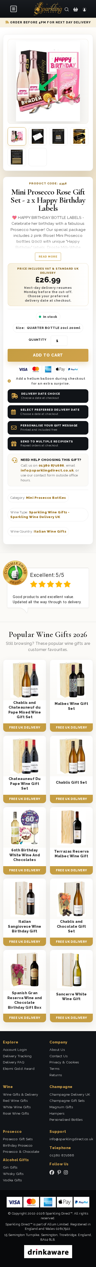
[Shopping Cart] (76, 9)
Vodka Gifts (12, 1180)
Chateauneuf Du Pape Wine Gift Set (25, 783)
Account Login (15, 1050)
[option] (48, 587)
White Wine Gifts (17, 1107)
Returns (55, 1075)
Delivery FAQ (13, 1062)
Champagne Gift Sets (67, 1101)
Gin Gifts (10, 1167)
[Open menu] (14, 9)
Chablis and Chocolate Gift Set (71, 926)
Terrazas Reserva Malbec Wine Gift (71, 853)
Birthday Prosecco (18, 1145)
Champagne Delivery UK (69, 1094)
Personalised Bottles (65, 1119)
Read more (48, 256)
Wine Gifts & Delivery (20, 1094)
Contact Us (58, 1056)
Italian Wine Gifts (50, 531)
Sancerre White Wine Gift (71, 996)
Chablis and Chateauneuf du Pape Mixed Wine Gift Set (24, 709)
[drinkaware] (48, 1251)
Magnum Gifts (61, 1107)
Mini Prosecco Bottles (46, 498)
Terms (54, 1069)
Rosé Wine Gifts (16, 1113)
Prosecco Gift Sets (17, 1139)
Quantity (38, 339)
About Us (57, 1050)
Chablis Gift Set (71, 782)
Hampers (56, 1113)
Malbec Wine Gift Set (71, 705)
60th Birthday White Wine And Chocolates (24, 855)
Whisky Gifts (13, 1174)
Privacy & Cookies (64, 1062)
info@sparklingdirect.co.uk (47, 470)
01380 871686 (51, 465)
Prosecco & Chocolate (21, 1151)
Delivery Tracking (17, 1056)
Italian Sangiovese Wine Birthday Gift (24, 926)
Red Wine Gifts (15, 1101)
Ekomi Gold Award (18, 1069)
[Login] (84, 9)
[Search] (67, 9)
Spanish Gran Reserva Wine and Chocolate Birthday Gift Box (24, 1000)
